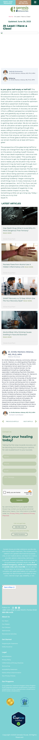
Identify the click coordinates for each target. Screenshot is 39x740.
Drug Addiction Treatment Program (13, 685)
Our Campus (6, 627)
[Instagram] (13, 608)
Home (11, 16)
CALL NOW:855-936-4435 (23, 2)
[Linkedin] (19, 608)
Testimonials (6, 630)
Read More (7, 233)
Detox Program (31, 685)
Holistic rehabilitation (13, 691)
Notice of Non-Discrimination (11, 672)
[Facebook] (16, 608)
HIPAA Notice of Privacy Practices (12, 663)
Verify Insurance (7, 647)
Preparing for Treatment (10, 643)
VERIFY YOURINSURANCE (7, 2)
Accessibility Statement (9, 669)
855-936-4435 (7, 612)
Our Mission (6, 624)
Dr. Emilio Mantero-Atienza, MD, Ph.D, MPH (22, 73)
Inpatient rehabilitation (20, 687)
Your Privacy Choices (8, 676)
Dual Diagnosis (7, 687)
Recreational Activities (9, 634)
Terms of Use (6, 666)
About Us (6, 617)
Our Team (5, 621)
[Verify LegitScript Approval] (19, 726)
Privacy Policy (15, 513)
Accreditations (6, 656)
